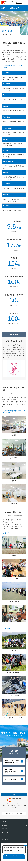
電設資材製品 (4, 825)
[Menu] (26, 3)
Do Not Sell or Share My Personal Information (14, 856)
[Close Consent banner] (25, 844)
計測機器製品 (4, 828)
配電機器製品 (4, 821)
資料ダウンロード (5, 832)
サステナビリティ (5, 839)
